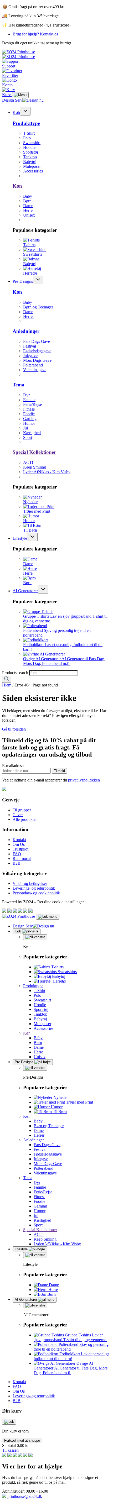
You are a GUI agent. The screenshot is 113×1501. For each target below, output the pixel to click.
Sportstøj (30, 152)
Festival (29, 346)
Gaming (30, 418)
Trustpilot (20, 849)
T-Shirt (29, 133)
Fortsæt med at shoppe (22, 1440)
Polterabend (33, 365)
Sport (27, 437)
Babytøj (29, 161)
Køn (17, 186)
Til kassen (10, 1450)
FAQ (17, 854)
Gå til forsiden (14, 729)
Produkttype (26, 123)
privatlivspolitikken (84, 780)
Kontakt (19, 839)
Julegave (30, 355)
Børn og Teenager (38, 307)
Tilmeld (59, 771)
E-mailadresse (13, 765)
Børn (27, 201)
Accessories (33, 171)
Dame (28, 205)
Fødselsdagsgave (37, 351)
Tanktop (30, 157)
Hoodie (29, 147)
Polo (27, 138)
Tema (18, 384)
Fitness (29, 409)
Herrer (28, 316)
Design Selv (12, 100)
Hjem (6, 685)
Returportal (22, 858)
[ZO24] (4, 789)
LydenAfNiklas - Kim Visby (46, 472)
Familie (29, 399)
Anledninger (26, 331)
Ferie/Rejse (32, 404)
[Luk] (9, 1422)
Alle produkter (25, 819)
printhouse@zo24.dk (24, 1496)
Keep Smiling (34, 467)
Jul (25, 428)
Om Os (19, 844)
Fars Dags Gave (36, 341)
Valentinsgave (34, 370)
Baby (27, 196)
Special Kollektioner (34, 452)
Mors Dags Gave (37, 360)
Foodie (29, 414)
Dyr (26, 395)
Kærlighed (32, 433)
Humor (29, 423)
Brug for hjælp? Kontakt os (35, 34)
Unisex (29, 215)
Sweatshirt (31, 142)
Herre (28, 210)
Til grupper (22, 810)
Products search (15, 672)
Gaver (18, 814)
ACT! (28, 462)
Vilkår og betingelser (30, 883)
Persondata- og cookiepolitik (36, 893)
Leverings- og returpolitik (34, 888)
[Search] (6, 679)
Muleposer (32, 166)
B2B (16, 863)
